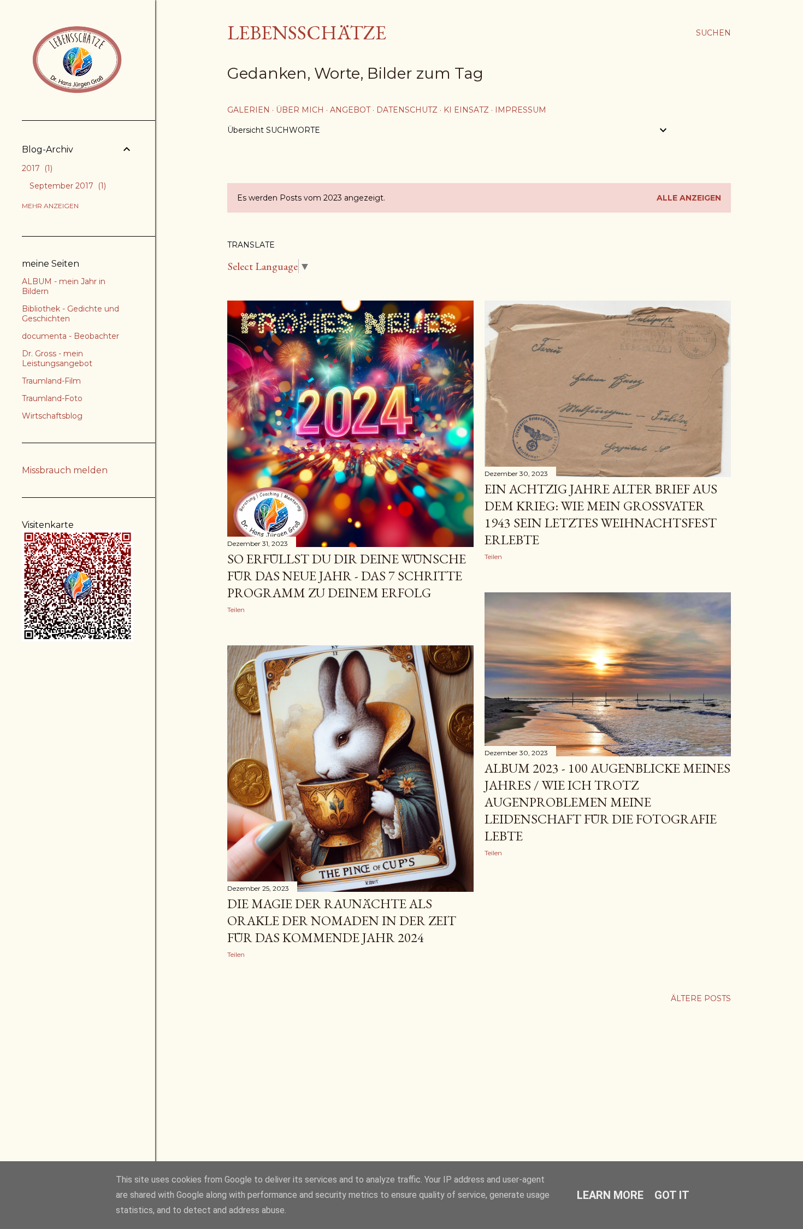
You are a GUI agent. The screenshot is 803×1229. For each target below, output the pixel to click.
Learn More (610, 1195)
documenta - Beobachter (70, 336)
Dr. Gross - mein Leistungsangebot (57, 358)
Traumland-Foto (52, 398)
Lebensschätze (306, 32)
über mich (300, 110)
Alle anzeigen (689, 198)
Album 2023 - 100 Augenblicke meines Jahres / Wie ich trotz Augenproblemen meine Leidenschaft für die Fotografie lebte (607, 802)
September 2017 (66, 186)
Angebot (350, 110)
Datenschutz (407, 110)
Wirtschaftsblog (52, 416)
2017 (36, 168)
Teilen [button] (236, 609)
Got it (671, 1195)
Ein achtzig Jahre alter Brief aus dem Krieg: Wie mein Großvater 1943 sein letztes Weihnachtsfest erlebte (601, 514)
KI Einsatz (466, 110)
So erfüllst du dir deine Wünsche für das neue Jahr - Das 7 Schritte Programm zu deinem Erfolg (346, 575)
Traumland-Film (51, 381)
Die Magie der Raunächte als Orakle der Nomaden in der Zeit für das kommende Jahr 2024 (341, 920)
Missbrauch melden (65, 470)
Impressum (520, 110)
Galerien (248, 110)
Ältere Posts (701, 998)
